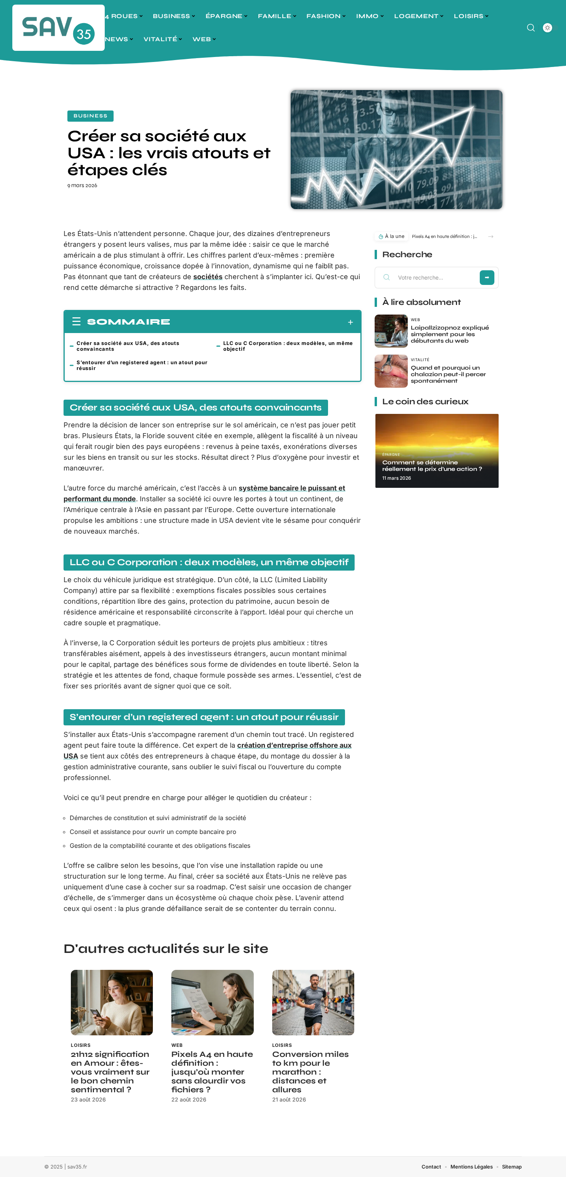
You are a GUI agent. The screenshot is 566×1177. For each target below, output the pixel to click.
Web (177, 1045)
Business (90, 116)
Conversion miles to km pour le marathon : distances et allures (310, 1072)
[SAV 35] (58, 28)
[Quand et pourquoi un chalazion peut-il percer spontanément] (391, 371)
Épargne (391, 454)
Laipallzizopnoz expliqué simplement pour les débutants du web (450, 334)
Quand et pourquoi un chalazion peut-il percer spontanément (448, 374)
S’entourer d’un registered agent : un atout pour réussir (142, 365)
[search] (531, 27)
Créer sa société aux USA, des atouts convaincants (128, 346)
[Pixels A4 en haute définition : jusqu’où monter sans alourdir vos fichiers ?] (212, 1003)
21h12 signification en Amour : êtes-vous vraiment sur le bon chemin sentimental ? (110, 1072)
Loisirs (81, 1045)
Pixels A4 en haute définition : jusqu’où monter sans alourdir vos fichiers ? (212, 1072)
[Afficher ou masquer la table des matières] (262, 322)
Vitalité (420, 360)
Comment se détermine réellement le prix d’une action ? (432, 465)
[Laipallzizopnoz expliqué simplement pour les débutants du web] (391, 331)
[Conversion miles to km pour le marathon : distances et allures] (313, 1003)
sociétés (208, 277)
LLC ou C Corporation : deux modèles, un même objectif (288, 346)
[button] (490, 236)
